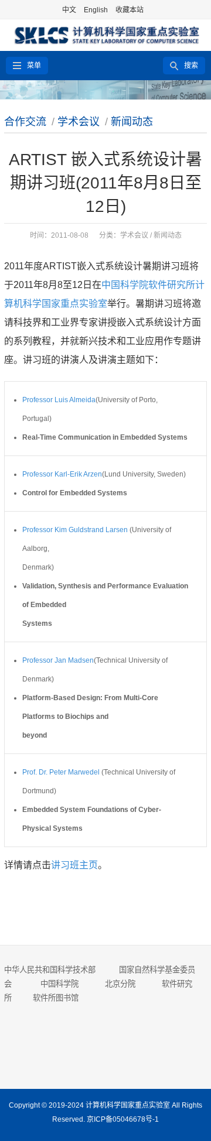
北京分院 (120, 983)
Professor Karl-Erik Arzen (62, 474)
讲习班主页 (74, 865)
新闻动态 (132, 122)
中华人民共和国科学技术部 (50, 969)
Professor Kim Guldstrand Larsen (75, 530)
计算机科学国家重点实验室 (128, 1105)
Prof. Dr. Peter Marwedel (61, 772)
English (96, 10)
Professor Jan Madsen (58, 660)
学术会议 (78, 122)
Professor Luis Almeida (59, 400)
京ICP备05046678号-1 (123, 1119)
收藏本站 (129, 10)
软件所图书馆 (57, 997)
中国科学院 (59, 983)
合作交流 (25, 122)
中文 (69, 10)
